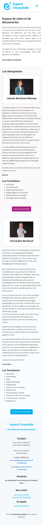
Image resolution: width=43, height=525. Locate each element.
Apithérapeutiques (21, 506)
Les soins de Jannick (21, 209)
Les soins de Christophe (21, 412)
